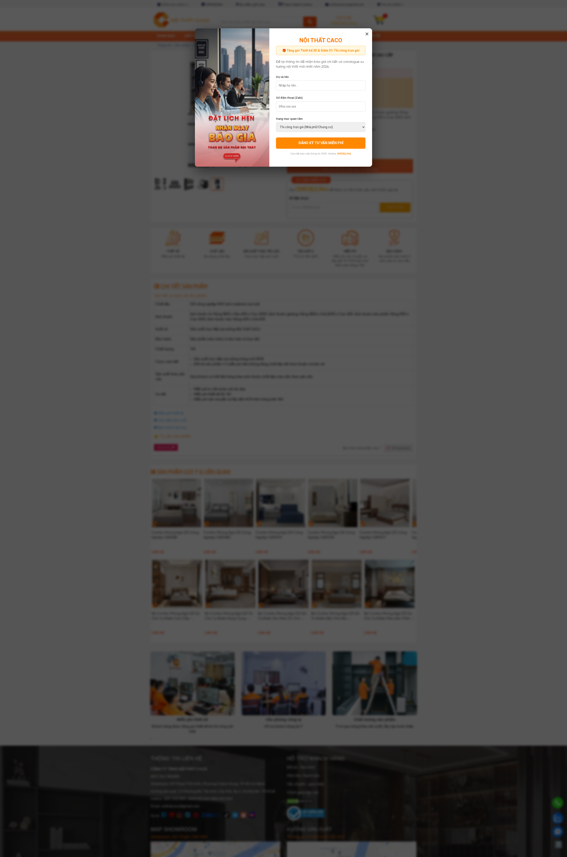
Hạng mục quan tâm (289, 118)
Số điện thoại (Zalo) (289, 97)
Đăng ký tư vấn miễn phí (320, 143)
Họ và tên (282, 77)
